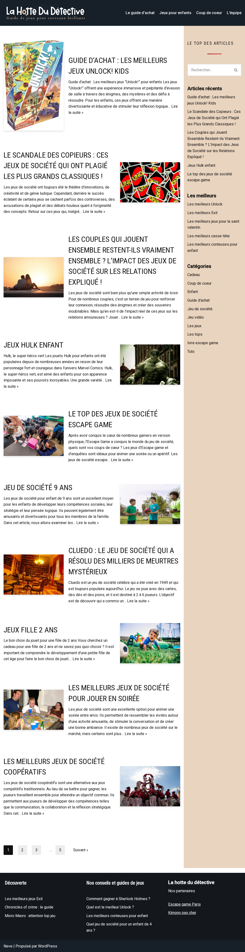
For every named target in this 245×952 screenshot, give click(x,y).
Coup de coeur (209, 13)
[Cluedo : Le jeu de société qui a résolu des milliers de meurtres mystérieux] (34, 574)
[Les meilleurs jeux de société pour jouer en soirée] (34, 710)
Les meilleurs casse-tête (208, 236)
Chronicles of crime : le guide (29, 907)
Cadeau (193, 274)
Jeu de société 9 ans (38, 487)
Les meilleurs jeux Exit (24, 899)
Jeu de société (199, 309)
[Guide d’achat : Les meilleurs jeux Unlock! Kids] (34, 85)
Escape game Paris (184, 904)
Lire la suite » (94, 211)
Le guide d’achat (140, 13)
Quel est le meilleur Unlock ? (110, 907)
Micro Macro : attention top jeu (30, 915)
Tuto (191, 351)
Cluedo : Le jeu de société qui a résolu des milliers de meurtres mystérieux (123, 561)
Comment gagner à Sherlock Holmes (117, 899)
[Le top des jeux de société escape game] (34, 436)
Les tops (194, 334)
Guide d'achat (198, 300)
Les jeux (194, 326)
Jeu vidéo (195, 317)
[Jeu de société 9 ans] (150, 504)
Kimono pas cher (182, 912)
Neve (8, 946)
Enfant (192, 291)
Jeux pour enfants (175, 13)
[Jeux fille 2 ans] (150, 643)
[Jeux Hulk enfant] (150, 364)
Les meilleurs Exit (202, 212)
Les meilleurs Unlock (205, 204)
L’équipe (234, 13)
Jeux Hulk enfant (33, 344)
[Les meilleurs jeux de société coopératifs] (150, 786)
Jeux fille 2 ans (30, 629)
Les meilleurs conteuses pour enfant (117, 915)
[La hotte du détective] (45, 13)
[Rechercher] (236, 70)
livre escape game (202, 343)
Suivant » (80, 850)
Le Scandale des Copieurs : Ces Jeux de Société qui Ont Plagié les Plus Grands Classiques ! (56, 165)
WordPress (47, 946)
